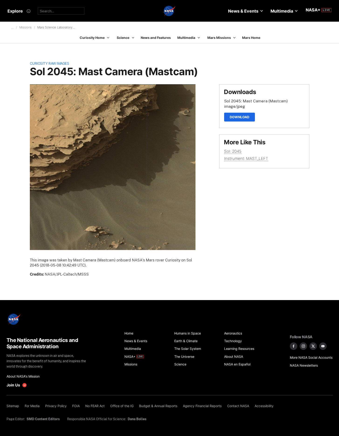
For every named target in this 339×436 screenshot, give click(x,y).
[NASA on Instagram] (303, 346)
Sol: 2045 (232, 151)
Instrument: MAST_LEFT (246, 158)
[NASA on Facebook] (293, 346)
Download (239, 117)
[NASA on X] (313, 346)
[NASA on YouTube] (323, 346)
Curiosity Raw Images (49, 63)
